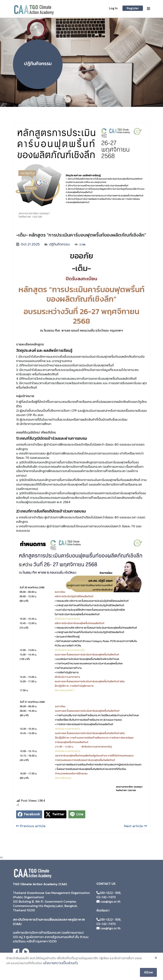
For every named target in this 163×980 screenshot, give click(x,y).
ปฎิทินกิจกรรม (59, 244)
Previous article (32, 826)
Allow (148, 972)
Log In (113, 8)
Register (133, 8)
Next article (134, 826)
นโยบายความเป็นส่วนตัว (60, 963)
